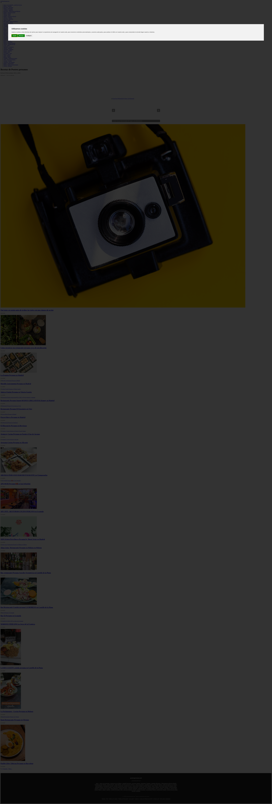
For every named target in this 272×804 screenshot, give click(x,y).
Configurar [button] (29, 35)
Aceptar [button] (15, 35)
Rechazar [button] (21, 35)
